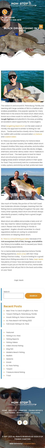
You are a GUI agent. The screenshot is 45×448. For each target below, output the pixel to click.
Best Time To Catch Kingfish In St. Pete (22, 310)
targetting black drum (15, 126)
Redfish (9, 355)
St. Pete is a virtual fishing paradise (15, 239)
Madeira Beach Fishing (15, 352)
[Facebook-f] (19, 422)
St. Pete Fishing (12, 365)
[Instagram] (25, 422)
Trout (8, 375)
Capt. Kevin (38, 259)
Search (7, 292)
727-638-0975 (15, 20)
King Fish (9, 349)
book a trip (21, 254)
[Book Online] (4, 12)
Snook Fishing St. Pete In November (20, 317)
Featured (10, 332)
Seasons (9, 359)
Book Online (8, 17)
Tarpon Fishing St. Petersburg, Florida (21, 314)
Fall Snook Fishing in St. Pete (17, 324)
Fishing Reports (12, 339)
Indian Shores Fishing (14, 345)
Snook (8, 362)
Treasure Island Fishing (15, 372)
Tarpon (9, 369)
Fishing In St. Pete (13, 336)
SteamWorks (29, 443)
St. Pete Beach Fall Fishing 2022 (19, 320)
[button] (41, 26)
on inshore (37, 134)
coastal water (10, 137)
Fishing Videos (12, 342)
